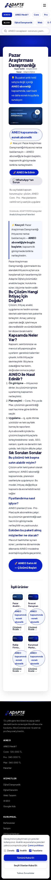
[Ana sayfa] (14, 5)
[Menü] (44, 5)
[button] (37, 112)
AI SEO (6, 800)
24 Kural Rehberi (11, 833)
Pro (46, 14)
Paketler (7, 768)
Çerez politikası (35, 845)
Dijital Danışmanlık (23, 22)
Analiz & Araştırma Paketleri (22, 214)
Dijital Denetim (10, 790)
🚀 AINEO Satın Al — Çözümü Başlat (25, 565)
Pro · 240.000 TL (12, 757)
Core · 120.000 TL (12, 751)
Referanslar (9, 822)
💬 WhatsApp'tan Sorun (23, 181)
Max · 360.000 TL (12, 762)
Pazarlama (37, 850)
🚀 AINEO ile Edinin (24, 172)
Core (36, 14)
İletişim (6, 828)
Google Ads (9, 806)
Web (40, 22)
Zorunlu (10, 850)
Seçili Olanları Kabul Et (25, 865)
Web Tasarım (9, 795)
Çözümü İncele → (17, 628)
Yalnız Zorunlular (25, 873)
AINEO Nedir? (21, 14)
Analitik (23, 850)
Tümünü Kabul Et (25, 857)
